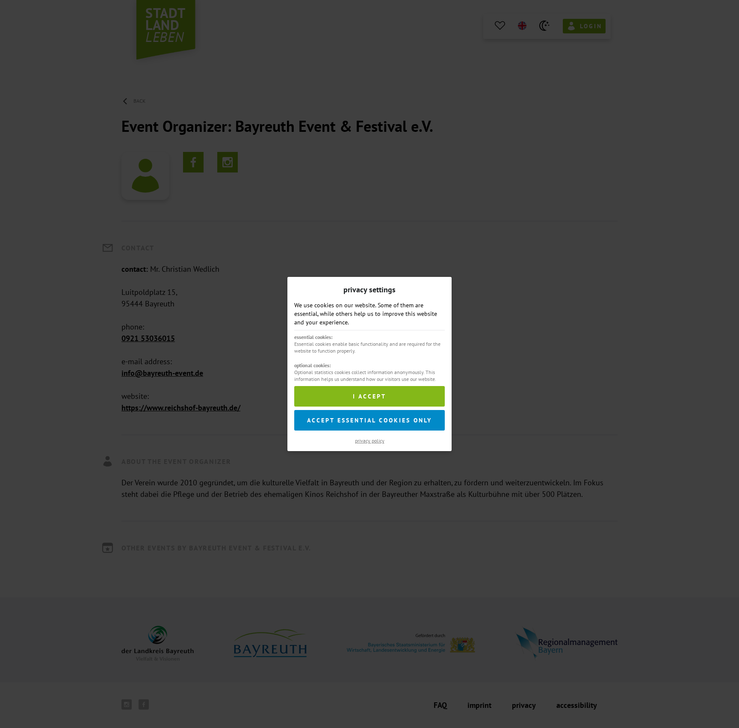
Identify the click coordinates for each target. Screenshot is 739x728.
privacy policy (369, 440)
